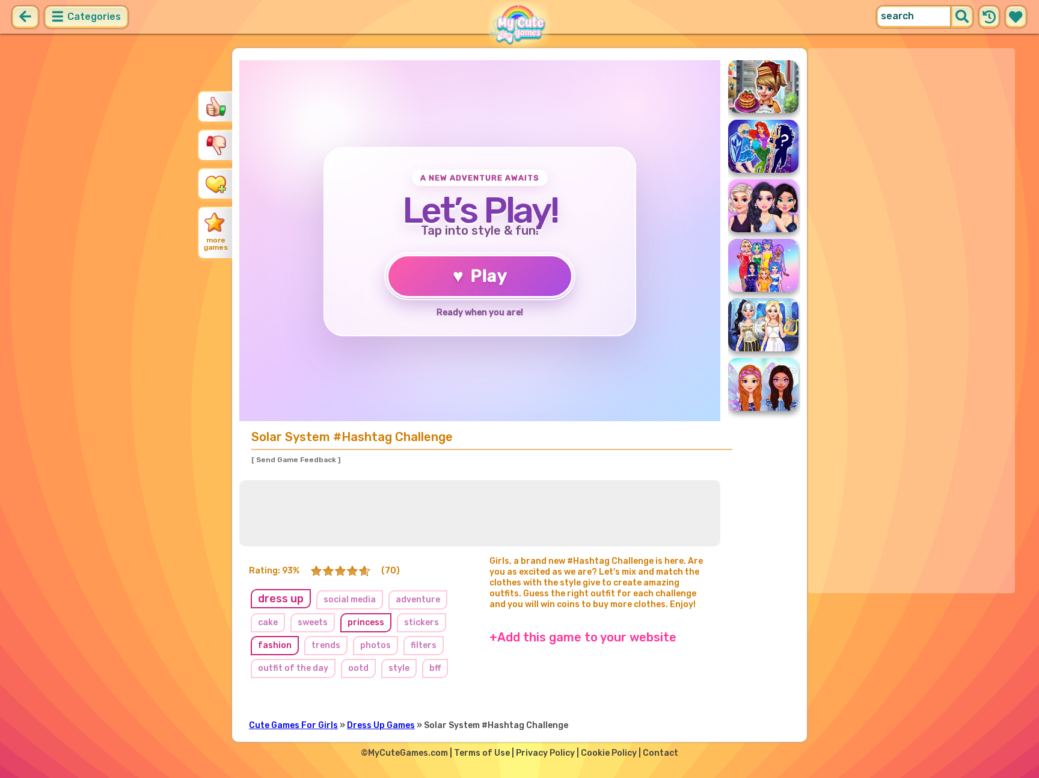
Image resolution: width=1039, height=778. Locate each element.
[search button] (962, 17)
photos (375, 645)
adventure (418, 599)
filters (424, 645)
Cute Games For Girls (293, 725)
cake (268, 622)
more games (216, 244)
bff (435, 668)
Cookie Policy (609, 753)
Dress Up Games (381, 725)
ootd (358, 668)
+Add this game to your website (582, 637)
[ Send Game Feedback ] (295, 459)
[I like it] (215, 106)
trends (325, 645)
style (398, 668)
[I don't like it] (215, 145)
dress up (281, 598)
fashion (275, 645)
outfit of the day (293, 668)
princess (366, 622)
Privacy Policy (545, 753)
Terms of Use (482, 753)
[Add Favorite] (215, 183)
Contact (660, 753)
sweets (313, 622)
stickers (421, 622)
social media (349, 599)
